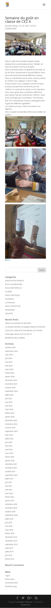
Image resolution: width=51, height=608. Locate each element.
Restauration (10, 310)
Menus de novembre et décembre (18, 323)
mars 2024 (9, 369)
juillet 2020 (9, 519)
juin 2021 (8, 482)
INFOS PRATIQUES (12, 295)
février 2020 (9, 533)
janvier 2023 (9, 417)
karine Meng (12, 26)
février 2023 (9, 413)
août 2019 (9, 548)
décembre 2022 (11, 420)
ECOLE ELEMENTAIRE (13, 284)
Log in (7, 575)
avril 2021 (8, 490)
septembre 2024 (11, 351)
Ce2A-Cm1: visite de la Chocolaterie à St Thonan (23, 330)
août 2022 (9, 435)
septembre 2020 (11, 515)
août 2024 (9, 355)
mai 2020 (8, 526)
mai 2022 (8, 446)
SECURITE (9, 313)
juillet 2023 (9, 395)
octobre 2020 (10, 511)
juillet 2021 (9, 478)
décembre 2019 (11, 537)
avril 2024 (8, 366)
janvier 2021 (9, 500)
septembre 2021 (11, 475)
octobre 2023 (10, 387)
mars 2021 (9, 493)
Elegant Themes (25, 602)
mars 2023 (9, 409)
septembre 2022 (11, 431)
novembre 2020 (11, 508)
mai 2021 (8, 486)
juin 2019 (8, 555)
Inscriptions (9, 299)
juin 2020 (8, 522)
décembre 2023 (11, 380)
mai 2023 (8, 402)
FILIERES (8, 291)
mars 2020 (9, 530)
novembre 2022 (11, 424)
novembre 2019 (11, 541)
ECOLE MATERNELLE (13, 288)
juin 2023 (8, 398)
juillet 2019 (9, 551)
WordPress (25, 605)
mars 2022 (9, 453)
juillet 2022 (9, 438)
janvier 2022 (9, 460)
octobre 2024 (10, 347)
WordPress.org (10, 586)
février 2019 (9, 559)
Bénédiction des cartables (15, 338)
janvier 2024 (9, 376)
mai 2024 (8, 362)
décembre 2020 (11, 504)
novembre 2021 (11, 468)
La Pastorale (10, 302)
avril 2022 (8, 449)
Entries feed (9, 579)
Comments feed (11, 583)
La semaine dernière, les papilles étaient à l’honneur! (25, 327)
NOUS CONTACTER (12, 306)
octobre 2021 (10, 471)
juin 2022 (8, 442)
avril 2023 (8, 406)
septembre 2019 (11, 544)
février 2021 (9, 497)
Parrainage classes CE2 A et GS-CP (18, 334)
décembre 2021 (11, 464)
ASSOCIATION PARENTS (14, 280)
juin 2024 (8, 358)
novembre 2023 (11, 384)
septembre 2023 (11, 391)
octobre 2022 (10, 427)
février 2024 (9, 373)
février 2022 (9, 457)
